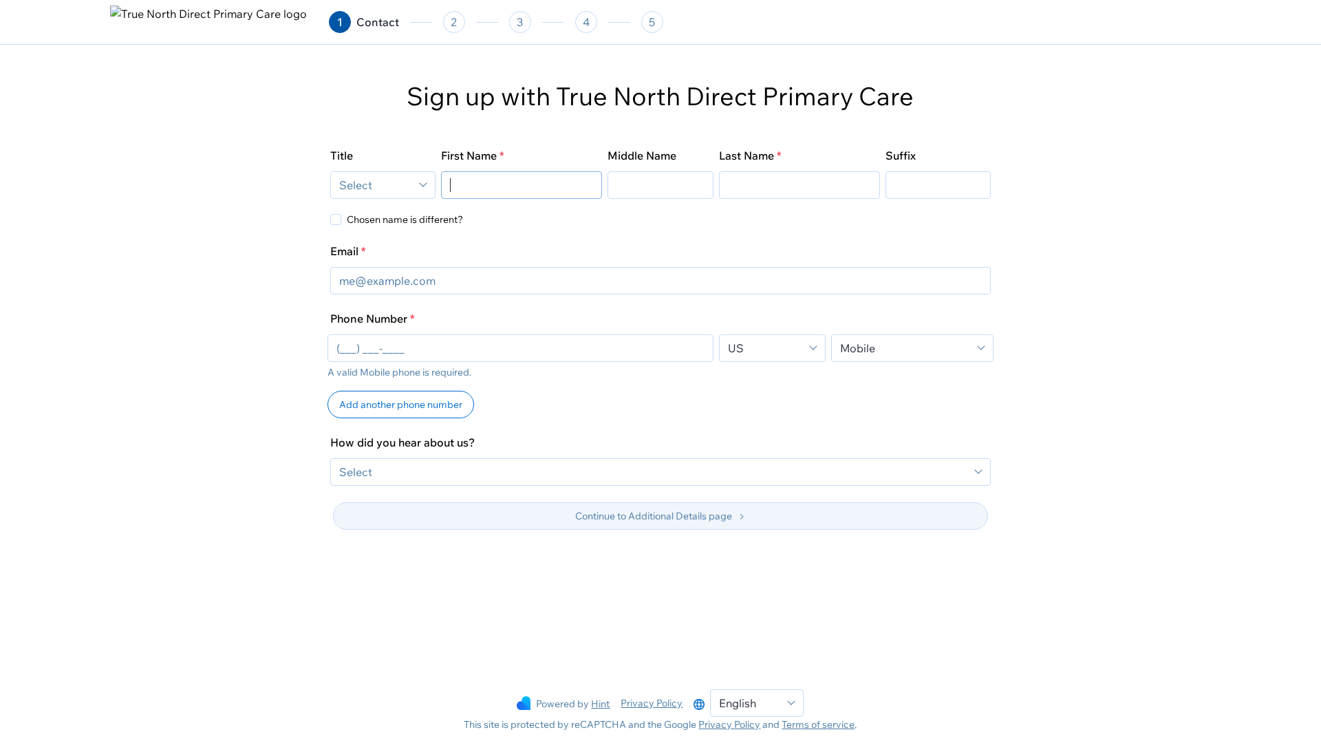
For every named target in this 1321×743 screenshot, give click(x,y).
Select (355, 185)
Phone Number (368, 318)
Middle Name (642, 155)
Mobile (857, 348)
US (736, 348)
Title (341, 155)
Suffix (900, 155)
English (737, 703)
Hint (600, 704)
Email (344, 251)
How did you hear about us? (402, 442)
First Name (469, 155)
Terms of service (818, 724)
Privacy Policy (652, 703)
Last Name (746, 155)
